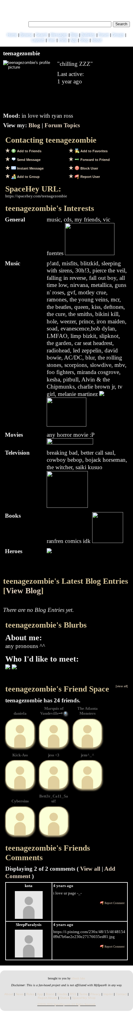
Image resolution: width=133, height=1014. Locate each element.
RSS (73, 994)
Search (121, 24)
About (96, 40)
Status (64, 997)
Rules (30, 994)
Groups (118, 35)
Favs (52, 40)
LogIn (110, 4)
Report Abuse (47, 997)
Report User (89, 177)
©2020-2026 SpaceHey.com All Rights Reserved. (66, 1004)
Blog (74, 35)
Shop (84, 40)
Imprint (108, 994)
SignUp (124, 4)
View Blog (23, 590)
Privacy (95, 994)
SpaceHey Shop (84, 997)
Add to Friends (28, 151)
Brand (50, 994)
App (73, 40)
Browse (26, 35)
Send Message (28, 160)
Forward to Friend (94, 160)
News (20, 994)
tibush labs (78, 978)
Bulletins (88, 35)
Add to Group (28, 177)
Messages (59, 35)
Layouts (38, 40)
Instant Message (30, 168)
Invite (62, 40)
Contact (121, 994)
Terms (83, 994)
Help (99, 4)
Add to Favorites (93, 151)
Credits (62, 994)
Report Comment (114, 903)
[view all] (122, 686)
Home (12, 35)
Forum (103, 35)
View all (90, 868)
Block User (88, 168)
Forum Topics (62, 125)
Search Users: (15, 23)
